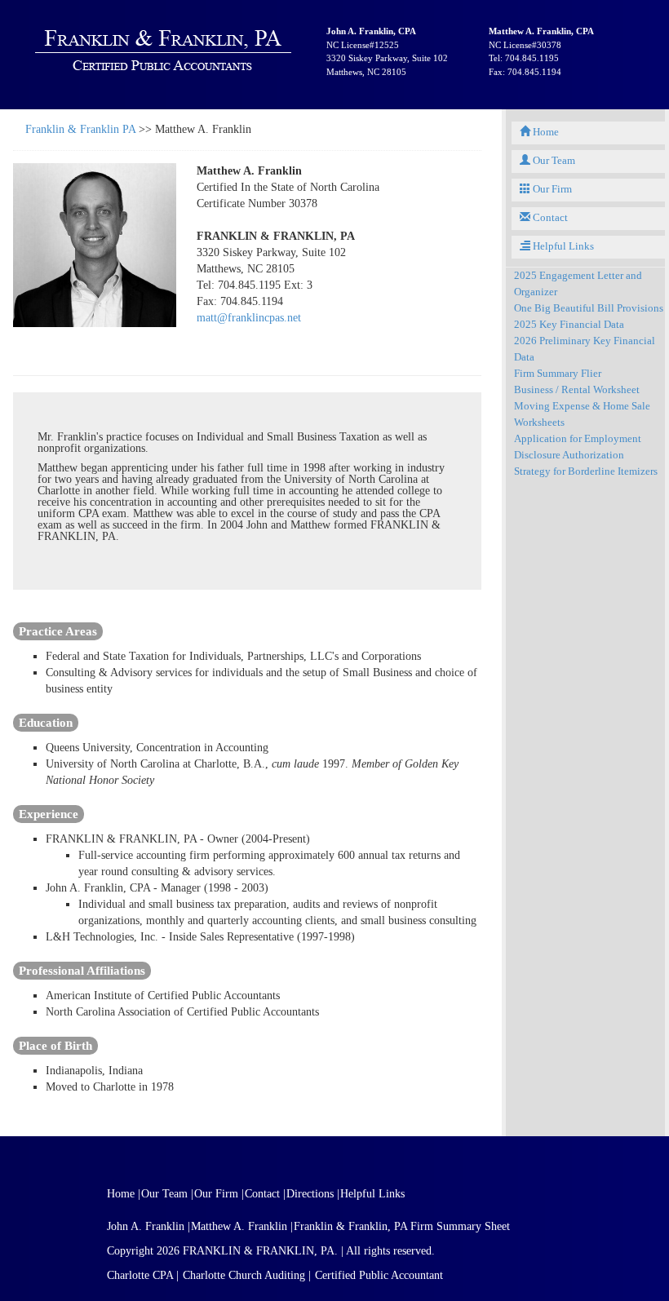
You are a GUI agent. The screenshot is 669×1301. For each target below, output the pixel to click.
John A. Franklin (145, 1226)
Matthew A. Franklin (239, 1226)
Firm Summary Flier (557, 373)
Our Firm (551, 189)
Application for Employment (577, 439)
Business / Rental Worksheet (577, 390)
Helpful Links (562, 246)
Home (544, 132)
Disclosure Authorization (569, 455)
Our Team (552, 160)
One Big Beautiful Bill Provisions (588, 308)
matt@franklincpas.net (249, 318)
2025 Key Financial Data (569, 324)
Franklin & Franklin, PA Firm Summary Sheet (402, 1226)
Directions (310, 1194)
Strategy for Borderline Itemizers (586, 471)
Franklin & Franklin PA (80, 129)
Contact (549, 217)
